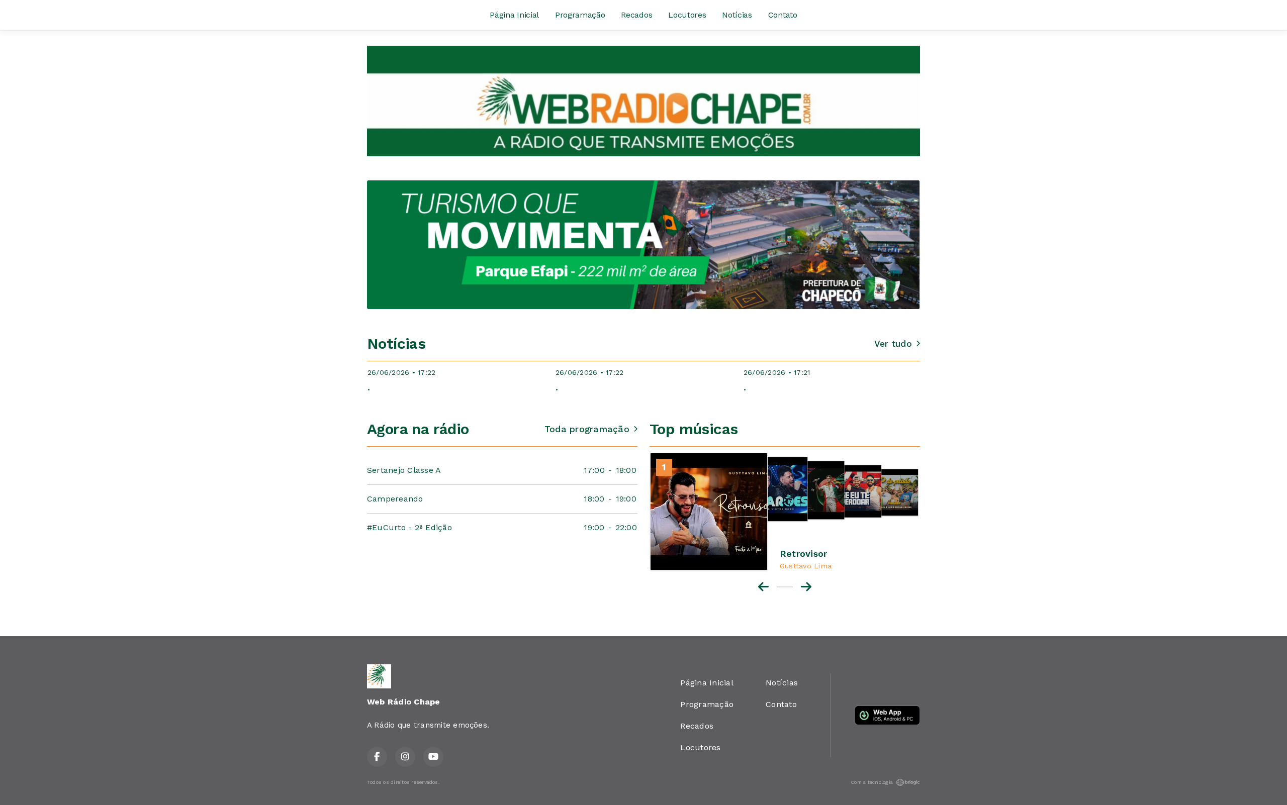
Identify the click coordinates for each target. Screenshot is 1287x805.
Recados (636, 15)
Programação (580, 15)
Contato (782, 15)
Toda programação (586, 429)
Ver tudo (893, 344)
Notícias (737, 15)
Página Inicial (514, 15)
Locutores (687, 15)
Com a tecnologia (872, 782)
